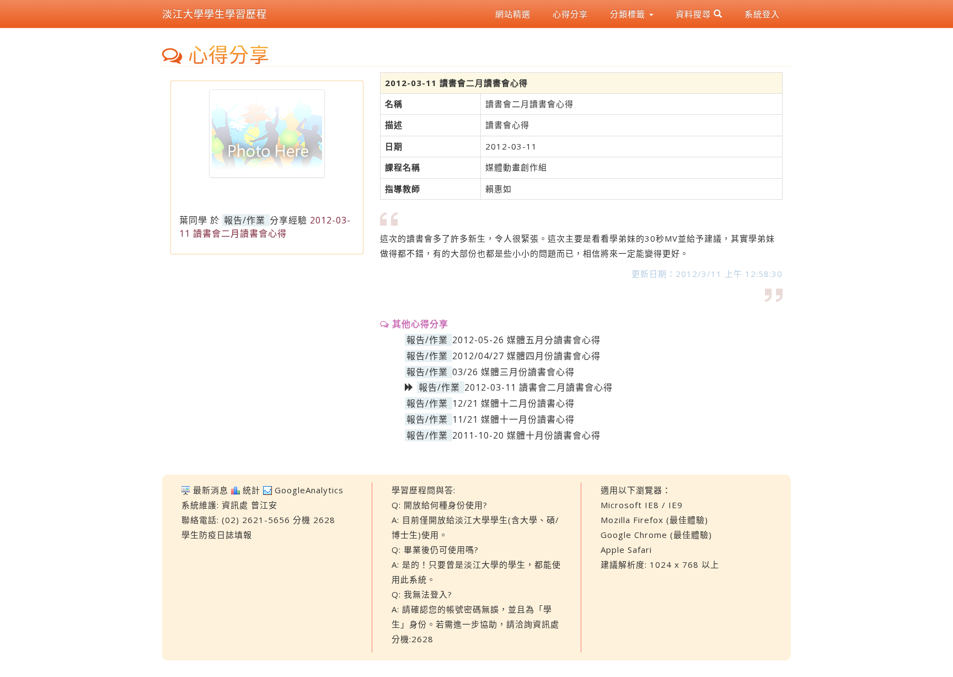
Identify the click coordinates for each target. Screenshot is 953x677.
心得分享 (570, 13)
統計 (251, 489)
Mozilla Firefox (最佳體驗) (654, 519)
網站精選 (513, 13)
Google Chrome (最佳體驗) (656, 534)
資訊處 (235, 504)
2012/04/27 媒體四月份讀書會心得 (526, 356)
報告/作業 (244, 220)
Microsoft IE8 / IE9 (642, 504)
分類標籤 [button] (629, 13)
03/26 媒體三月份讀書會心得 (513, 372)
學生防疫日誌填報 (216, 534)
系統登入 (762, 13)
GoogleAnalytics (309, 489)
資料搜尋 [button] (695, 13)
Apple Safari (626, 549)
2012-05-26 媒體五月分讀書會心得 (526, 340)
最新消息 (210, 489)
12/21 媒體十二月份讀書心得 (513, 403)
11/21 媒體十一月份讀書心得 (513, 419)
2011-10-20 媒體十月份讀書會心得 (526, 435)
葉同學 (193, 220)
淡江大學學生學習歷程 (214, 13)
